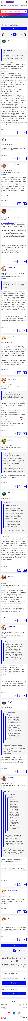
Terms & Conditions (22, 1004)
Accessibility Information (21, 1005)
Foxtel (21, 666)
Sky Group (3, 1008)
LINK (9, 594)
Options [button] (3, 22)
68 (4, 482)
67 (4, 430)
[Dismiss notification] (26, 6)
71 (4, 692)
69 (4, 566)
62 (4, 155)
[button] (26, 39)
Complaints (3, 1007)
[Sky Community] (9, 2)
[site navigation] (1, 2)
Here (12, 425)
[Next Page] (25, 34)
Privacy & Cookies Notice (6, 1005)
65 (4, 327)
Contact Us (24, 1007)
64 (4, 257)
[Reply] (25, 132)
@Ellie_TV (4, 590)
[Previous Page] (2, 34)
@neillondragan (7, 50)
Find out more (4, 174)
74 (4, 908)
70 (4, 617)
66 (4, 369)
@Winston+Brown (8, 392)
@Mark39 (5, 502)
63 (4, 200)
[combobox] (13, 11)
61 (4, 129)
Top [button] (15, 1001)
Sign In (26, 2)
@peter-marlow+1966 (7, 223)
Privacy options (4, 1004)
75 (4, 936)
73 (4, 880)
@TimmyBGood (7, 712)
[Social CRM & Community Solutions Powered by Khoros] (23, 1017)
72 (4, 768)
